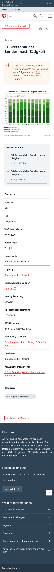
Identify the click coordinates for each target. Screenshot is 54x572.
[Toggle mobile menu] (50, 16)
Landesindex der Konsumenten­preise (23, 541)
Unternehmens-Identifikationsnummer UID (23, 550)
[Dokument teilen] (46, 29)
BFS (10, 16)
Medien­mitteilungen (14, 517)
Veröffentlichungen (13, 509)
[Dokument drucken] (40, 29)
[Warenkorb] (41, 15)
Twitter (26, 474)
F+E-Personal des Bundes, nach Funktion (27, 75)
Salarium (8, 533)
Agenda (7, 525)
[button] (49, 493)
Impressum (16, 568)
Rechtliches (6, 568)
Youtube (40, 474)
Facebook (11, 474)
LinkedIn (10, 479)
